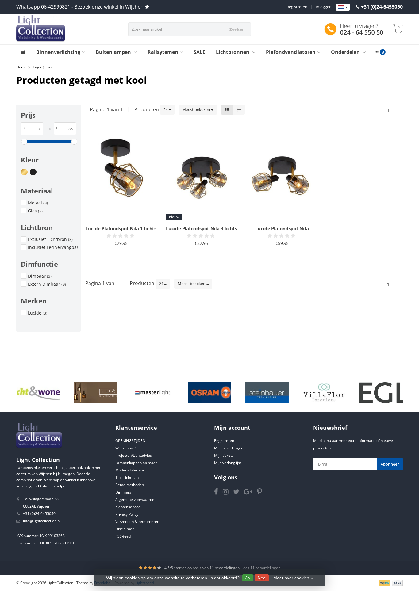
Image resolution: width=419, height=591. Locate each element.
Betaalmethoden (129, 484)
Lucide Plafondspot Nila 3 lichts (201, 228)
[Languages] (343, 7)
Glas (35, 211)
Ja (247, 577)
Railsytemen (163, 52)
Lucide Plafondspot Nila (282, 228)
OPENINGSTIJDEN (130, 440)
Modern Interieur (129, 470)
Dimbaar (40, 276)
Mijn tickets (223, 455)
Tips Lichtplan (127, 477)
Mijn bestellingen (228, 448)
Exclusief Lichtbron (50, 239)
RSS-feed (123, 536)
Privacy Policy (126, 514)
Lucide (37, 313)
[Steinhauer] (266, 392)
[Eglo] (381, 392)
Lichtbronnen (233, 52)
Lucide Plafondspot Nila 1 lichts (121, 228)
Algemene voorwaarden (135, 499)
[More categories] (376, 52)
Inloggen (324, 7)
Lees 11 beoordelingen (260, 567)
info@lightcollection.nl (41, 521)
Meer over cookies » (293, 577)
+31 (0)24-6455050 (382, 6)
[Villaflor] (324, 392)
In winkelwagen (118, 258)
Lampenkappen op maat (136, 462)
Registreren (296, 7)
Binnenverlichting (58, 52)
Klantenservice (127, 506)
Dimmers (123, 492)
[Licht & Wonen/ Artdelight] (38, 392)
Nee (262, 577)
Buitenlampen (114, 52)
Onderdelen (346, 52)
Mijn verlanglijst (227, 462)
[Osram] (209, 392)
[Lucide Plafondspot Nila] (282, 177)
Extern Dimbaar (47, 284)
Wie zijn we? (125, 448)
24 (166, 109)
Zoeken (237, 29)
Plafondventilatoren (291, 52)
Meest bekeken (196, 109)
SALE (199, 52)
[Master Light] (152, 392)
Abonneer (390, 464)
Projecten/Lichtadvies (133, 455)
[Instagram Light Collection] (228, 492)
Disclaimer (124, 529)
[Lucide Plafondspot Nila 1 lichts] (121, 177)
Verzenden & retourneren (137, 521)
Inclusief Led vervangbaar (53, 247)
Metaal (38, 203)
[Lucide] (95, 392)
